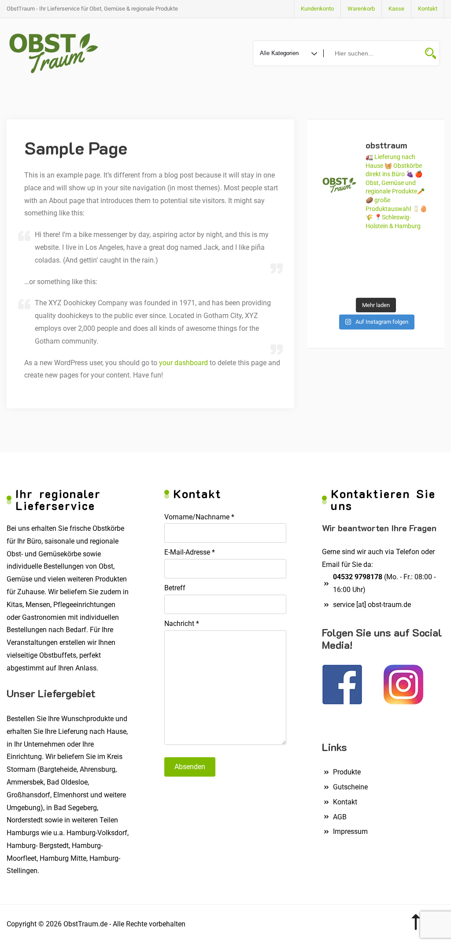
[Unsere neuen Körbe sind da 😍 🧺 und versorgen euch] (361, 265)
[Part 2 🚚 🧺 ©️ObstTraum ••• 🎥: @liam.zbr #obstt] (418, 247)
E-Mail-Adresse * (189, 552)
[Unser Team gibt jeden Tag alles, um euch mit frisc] (333, 247)
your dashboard (183, 363)
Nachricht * (181, 623)
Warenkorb (361, 8)
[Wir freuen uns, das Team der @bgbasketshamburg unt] (418, 265)
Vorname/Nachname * (199, 517)
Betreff (174, 588)
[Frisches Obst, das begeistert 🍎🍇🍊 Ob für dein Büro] (361, 247)
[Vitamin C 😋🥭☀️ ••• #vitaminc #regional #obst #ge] (418, 283)
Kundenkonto (317, 8)
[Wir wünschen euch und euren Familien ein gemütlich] (333, 283)
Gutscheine (350, 787)
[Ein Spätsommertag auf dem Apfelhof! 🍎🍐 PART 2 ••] (361, 283)
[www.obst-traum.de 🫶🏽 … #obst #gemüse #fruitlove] (390, 265)
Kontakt (427, 8)
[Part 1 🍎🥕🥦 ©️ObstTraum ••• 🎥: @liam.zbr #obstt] (333, 265)
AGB (340, 817)
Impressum (350, 831)
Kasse (396, 8)
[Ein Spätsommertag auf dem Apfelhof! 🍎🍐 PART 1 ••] (390, 283)
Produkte (347, 772)
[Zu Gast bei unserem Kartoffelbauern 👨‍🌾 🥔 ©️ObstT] (390, 247)
